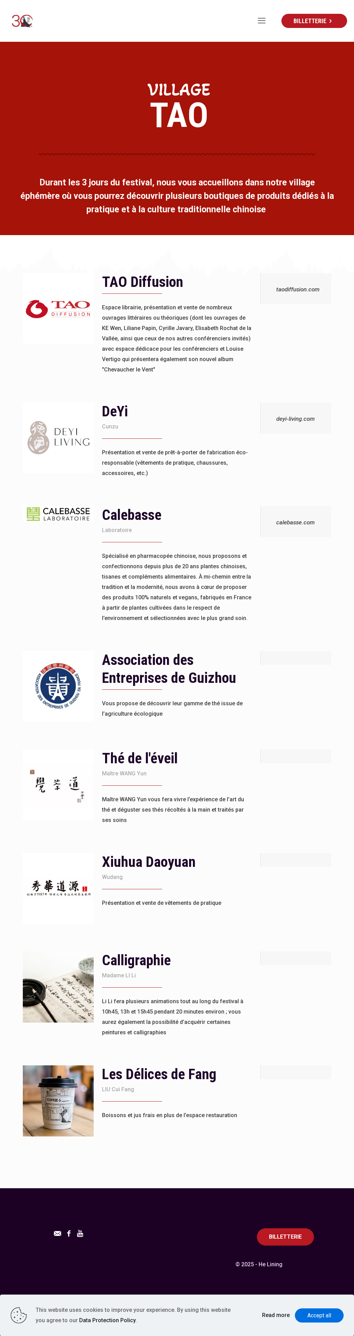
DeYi (115, 411)
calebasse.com (295, 522)
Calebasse (131, 514)
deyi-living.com (295, 418)
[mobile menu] (262, 21)
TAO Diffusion (142, 281)
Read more (276, 1315)
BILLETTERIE (310, 21)
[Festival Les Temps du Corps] (21, 20)
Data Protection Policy (107, 1320)
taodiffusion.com (297, 289)
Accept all (319, 1315)
